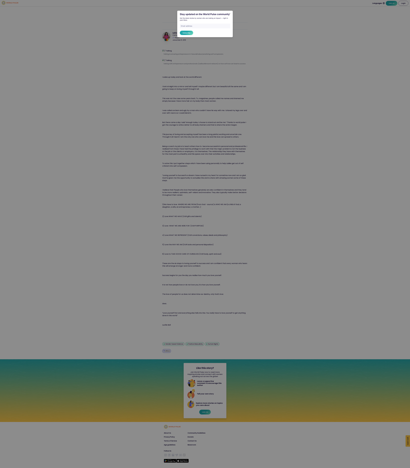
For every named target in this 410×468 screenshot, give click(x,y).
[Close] (229, 13)
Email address (186, 26)
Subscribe (186, 33)
